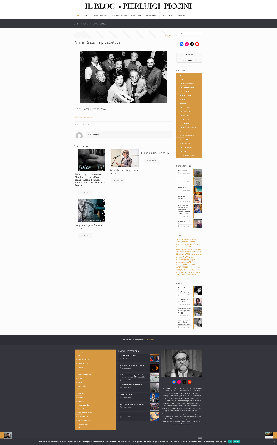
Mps (188, 254)
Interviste (186, 124)
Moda (184, 254)
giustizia (185, 247)
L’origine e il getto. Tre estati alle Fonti (89, 226)
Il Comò (182, 99)
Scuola (186, 262)
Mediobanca (192, 251)
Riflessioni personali (189, 127)
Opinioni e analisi (185, 115)
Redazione (189, 55)
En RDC (182, 244)
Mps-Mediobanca (196, 254)
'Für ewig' (179, 239)
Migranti (179, 254)
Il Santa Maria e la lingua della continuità (123, 171)
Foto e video (187, 111)
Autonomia (180, 242)
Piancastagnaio (185, 132)
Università (188, 274)
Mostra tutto (167, 35)
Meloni (200, 251)
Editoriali (186, 120)
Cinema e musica (188, 87)
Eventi (185, 151)
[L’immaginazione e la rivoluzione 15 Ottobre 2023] (271, 436)
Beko (192, 242)
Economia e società (186, 95)
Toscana (197, 272)
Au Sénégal (193, 239)
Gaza (196, 244)
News (186, 256)
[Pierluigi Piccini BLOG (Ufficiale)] (138, 6)
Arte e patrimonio (188, 83)
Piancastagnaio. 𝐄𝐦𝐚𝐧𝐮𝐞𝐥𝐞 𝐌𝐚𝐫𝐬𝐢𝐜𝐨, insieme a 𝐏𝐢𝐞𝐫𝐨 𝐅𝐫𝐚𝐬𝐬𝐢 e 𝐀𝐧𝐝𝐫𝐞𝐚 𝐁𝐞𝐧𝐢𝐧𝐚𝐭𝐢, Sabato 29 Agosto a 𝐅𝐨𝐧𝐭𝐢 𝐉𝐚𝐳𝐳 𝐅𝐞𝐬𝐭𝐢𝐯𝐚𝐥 (90, 180)
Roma (178, 262)
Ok (230, 442)
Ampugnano (185, 239)
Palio (192, 257)
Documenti (186, 107)
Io (189, 247)
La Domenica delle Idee (183, 249)
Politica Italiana (184, 139)
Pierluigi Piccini (94, 134)
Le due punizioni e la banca (155, 152)
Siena (191, 262)
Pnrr (190, 260)
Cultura (182, 79)
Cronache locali (188, 147)
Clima (195, 242)
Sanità (182, 262)
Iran (191, 247)
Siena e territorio (185, 143)
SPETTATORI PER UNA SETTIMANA (187, 265)
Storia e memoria (188, 155)
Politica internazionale (187, 135)
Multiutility (179, 257)
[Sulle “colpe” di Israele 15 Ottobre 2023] (6, 436)
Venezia (193, 274)
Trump (178, 274)
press (195, 259)
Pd (194, 257)
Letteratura (186, 91)
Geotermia (179, 247)
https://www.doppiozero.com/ (84, 117)
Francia (192, 244)
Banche (186, 242)
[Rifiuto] (274, 442)
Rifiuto (236, 442)
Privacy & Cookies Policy (189, 60)
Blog (181, 75)
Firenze (187, 244)
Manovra (185, 251)
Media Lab (183, 103)
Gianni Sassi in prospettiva (90, 109)
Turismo (182, 274)
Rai (199, 260)
